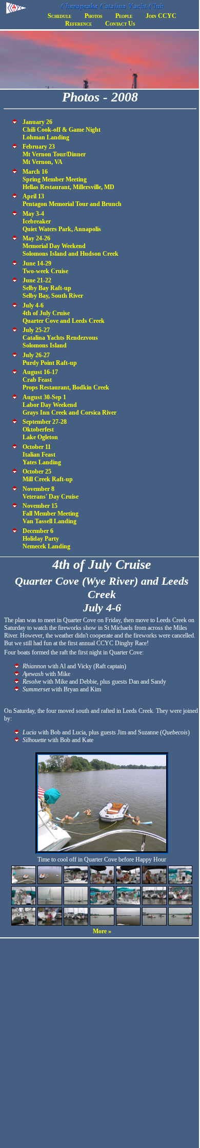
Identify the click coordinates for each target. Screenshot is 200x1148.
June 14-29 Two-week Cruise (45, 267)
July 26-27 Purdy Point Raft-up (50, 359)
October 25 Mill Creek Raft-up (48, 475)
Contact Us (120, 23)
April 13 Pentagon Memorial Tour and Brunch (72, 200)
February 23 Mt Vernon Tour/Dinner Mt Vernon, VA (54, 154)
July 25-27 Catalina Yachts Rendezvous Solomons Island (60, 337)
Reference (78, 23)
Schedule (59, 15)
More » (102, 931)
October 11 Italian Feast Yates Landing (42, 454)
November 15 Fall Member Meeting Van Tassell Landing (50, 513)
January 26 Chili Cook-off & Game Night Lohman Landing (62, 129)
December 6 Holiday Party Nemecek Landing (46, 538)
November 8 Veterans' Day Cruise (50, 492)
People (123, 15)
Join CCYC (161, 15)
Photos (93, 15)
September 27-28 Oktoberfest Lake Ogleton (45, 429)
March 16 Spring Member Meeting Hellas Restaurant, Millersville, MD (68, 179)
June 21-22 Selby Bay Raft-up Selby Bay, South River (53, 288)
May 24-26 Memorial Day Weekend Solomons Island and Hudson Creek (70, 246)
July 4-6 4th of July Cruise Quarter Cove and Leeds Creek (64, 313)
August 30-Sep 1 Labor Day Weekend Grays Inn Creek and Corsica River (69, 405)
